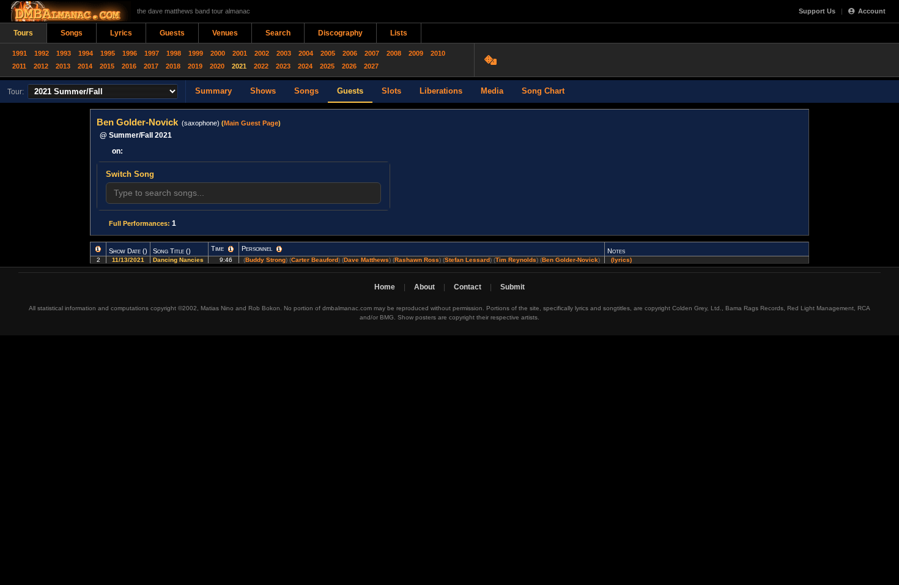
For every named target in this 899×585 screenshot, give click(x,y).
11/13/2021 (128, 259)
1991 (19, 53)
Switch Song (130, 174)
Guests (172, 33)
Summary (213, 90)
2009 (416, 53)
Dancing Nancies (179, 259)
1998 (173, 53)
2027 (371, 66)
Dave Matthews (366, 259)
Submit (512, 287)
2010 (438, 53)
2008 (394, 53)
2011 (19, 66)
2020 (217, 66)
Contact (467, 287)
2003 (283, 53)
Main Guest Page (251, 123)
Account (872, 11)
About (424, 287)
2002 (261, 53)
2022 (261, 66)
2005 (327, 53)
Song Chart (543, 90)
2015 (107, 66)
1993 (63, 53)
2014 (85, 66)
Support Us (817, 11)
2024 (305, 66)
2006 (349, 53)
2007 (371, 53)
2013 (63, 66)
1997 (151, 53)
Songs (72, 33)
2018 (173, 66)
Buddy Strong (265, 259)
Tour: (15, 92)
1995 (107, 53)
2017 (151, 66)
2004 (305, 53)
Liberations (441, 90)
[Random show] (492, 59)
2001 (239, 53)
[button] (98, 249)
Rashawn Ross (416, 259)
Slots (391, 90)
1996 (129, 53)
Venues (225, 33)
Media (492, 90)
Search (277, 33)
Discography (340, 33)
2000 (217, 53)
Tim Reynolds (515, 259)
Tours (23, 33)
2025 (327, 66)
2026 (349, 66)
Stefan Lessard (467, 259)
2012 (41, 66)
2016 (129, 66)
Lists (398, 33)
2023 (283, 66)
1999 (195, 53)
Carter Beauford (314, 259)
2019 (195, 66)
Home (384, 287)
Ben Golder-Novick (570, 259)
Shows (263, 90)
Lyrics (121, 33)
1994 (85, 53)
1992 (41, 53)
